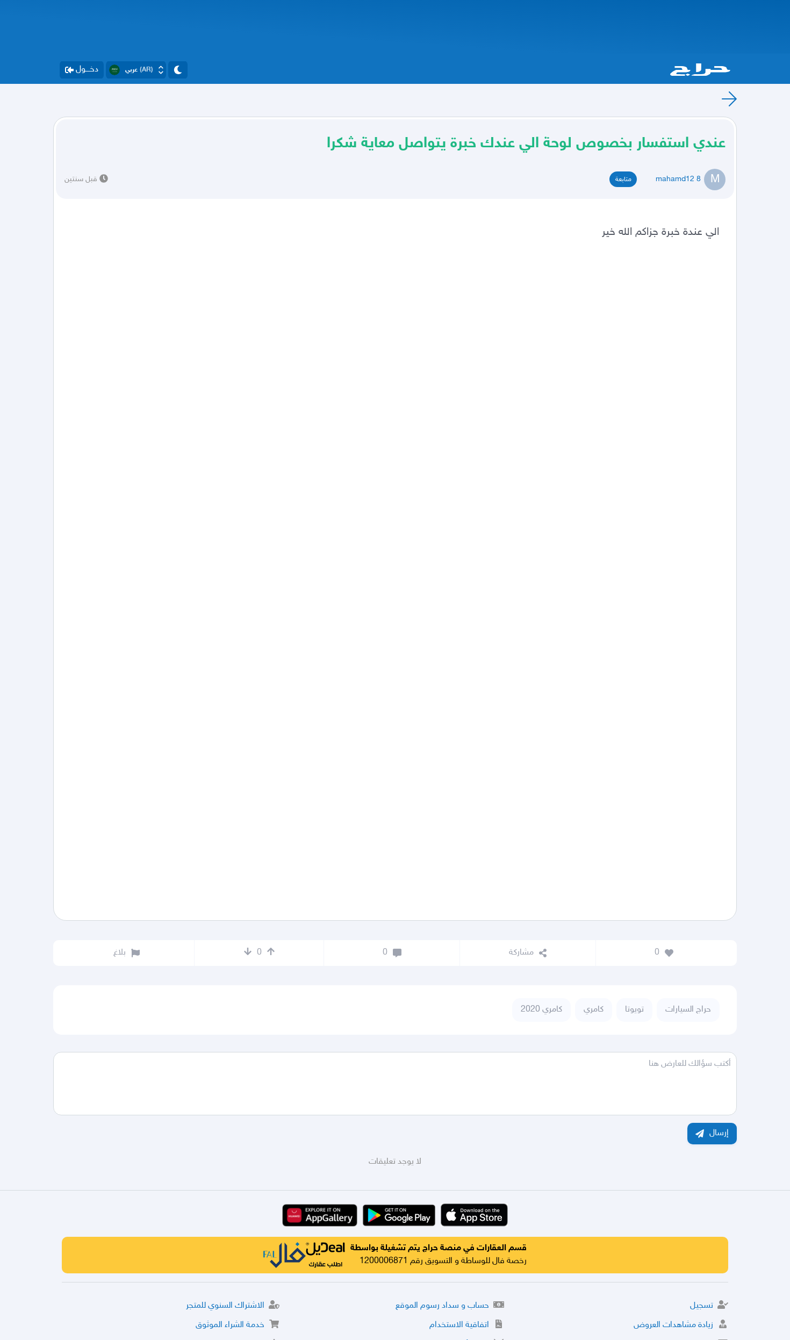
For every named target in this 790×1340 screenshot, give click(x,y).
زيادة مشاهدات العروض (673, 1325)
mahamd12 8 (678, 179)
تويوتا (634, 1010)
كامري (594, 1010)
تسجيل (701, 1306)
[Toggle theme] (178, 70)
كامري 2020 (541, 1010)
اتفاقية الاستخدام (459, 1325)
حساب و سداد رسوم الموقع (442, 1306)
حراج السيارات (688, 1010)
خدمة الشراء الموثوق (230, 1325)
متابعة (623, 179)
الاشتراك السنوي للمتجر (225, 1306)
